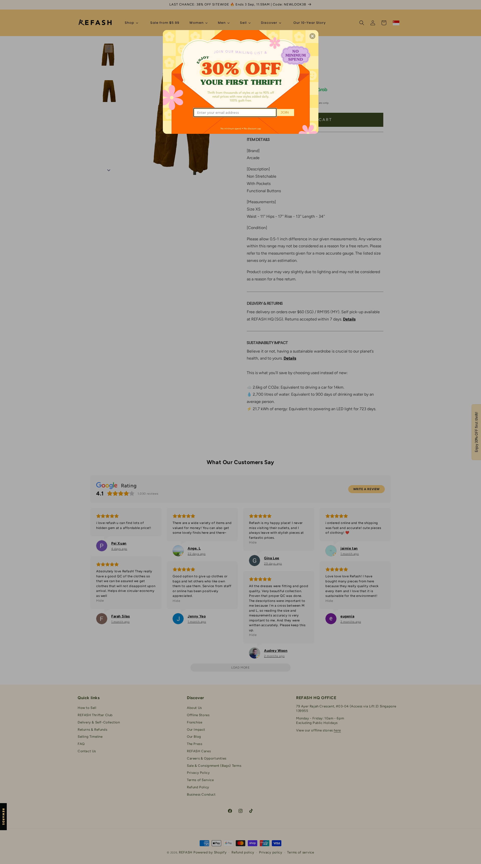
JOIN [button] (285, 112)
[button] (312, 36)
